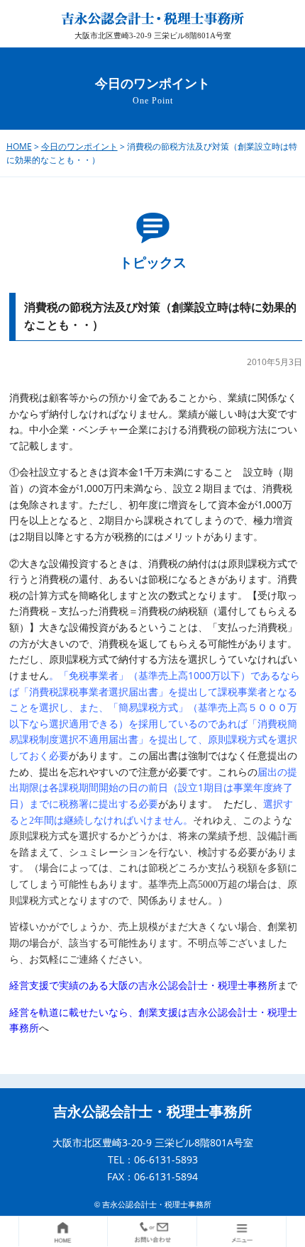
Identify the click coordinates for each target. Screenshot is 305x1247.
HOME (19, 146)
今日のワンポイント (79, 146)
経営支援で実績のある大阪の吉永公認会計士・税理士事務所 (143, 985)
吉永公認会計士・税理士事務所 (152, 1111)
